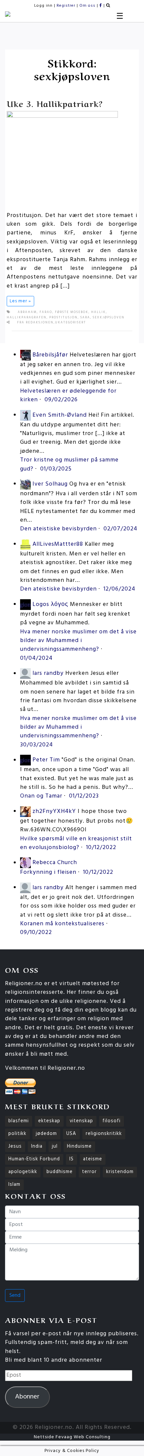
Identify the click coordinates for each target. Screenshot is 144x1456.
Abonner (27, 1396)
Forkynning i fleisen (48, 872)
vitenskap (81, 1121)
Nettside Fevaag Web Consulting (72, 1437)
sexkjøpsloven (109, 317)
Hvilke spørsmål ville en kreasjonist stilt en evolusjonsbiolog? (76, 843)
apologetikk (22, 1172)
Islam (14, 1184)
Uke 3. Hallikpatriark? (55, 103)
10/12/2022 (101, 847)
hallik (98, 312)
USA (71, 1134)
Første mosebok (71, 312)
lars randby (48, 674)
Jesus (15, 1146)
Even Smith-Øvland (59, 415)
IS (71, 1159)
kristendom (120, 1172)
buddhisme (60, 1172)
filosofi (111, 1121)
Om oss (87, 5)
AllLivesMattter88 (57, 544)
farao (46, 312)
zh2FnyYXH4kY (54, 811)
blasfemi (18, 1121)
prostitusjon (63, 317)
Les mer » (20, 301)
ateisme (92, 1159)
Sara (85, 317)
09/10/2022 (36, 932)
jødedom (46, 1134)
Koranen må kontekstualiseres (62, 924)
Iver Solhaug (50, 484)
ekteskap (49, 1121)
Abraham (27, 312)
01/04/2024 (36, 658)
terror (89, 1172)
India (37, 1146)
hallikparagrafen (27, 317)
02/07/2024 (120, 529)
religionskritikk (104, 1134)
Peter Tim (46, 760)
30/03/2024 (36, 745)
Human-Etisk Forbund (34, 1159)
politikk (17, 1134)
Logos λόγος (50, 604)
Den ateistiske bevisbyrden (58, 529)
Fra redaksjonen (35, 322)
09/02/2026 (61, 400)
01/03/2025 (56, 469)
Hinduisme (79, 1146)
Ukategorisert (70, 322)
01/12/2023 (84, 796)
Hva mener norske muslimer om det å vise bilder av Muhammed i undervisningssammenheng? (78, 640)
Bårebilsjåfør (50, 355)
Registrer (66, 5)
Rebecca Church (54, 863)
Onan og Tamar (41, 796)
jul (55, 1146)
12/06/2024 (119, 589)
